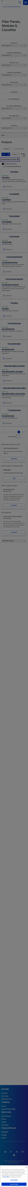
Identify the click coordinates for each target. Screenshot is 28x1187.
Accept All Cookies (14, 1184)
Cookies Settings (14, 1180)
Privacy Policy (6, 1177)
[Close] (26, 1167)
